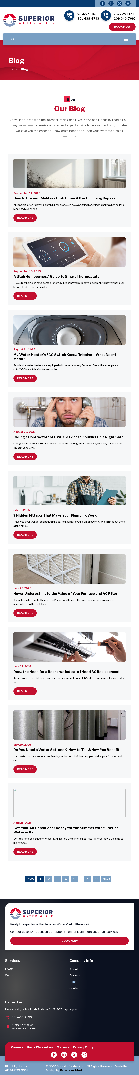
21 (88, 879)
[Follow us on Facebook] (54, 1055)
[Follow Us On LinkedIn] (111, 3)
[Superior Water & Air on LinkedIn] (64, 1055)
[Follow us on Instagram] (84, 1055)
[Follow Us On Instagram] (128, 3)
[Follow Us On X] (119, 3)
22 (96, 879)
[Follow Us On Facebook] (102, 3)
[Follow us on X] (74, 1055)
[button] (12, 39)
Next (106, 879)
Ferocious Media (72, 1070)
